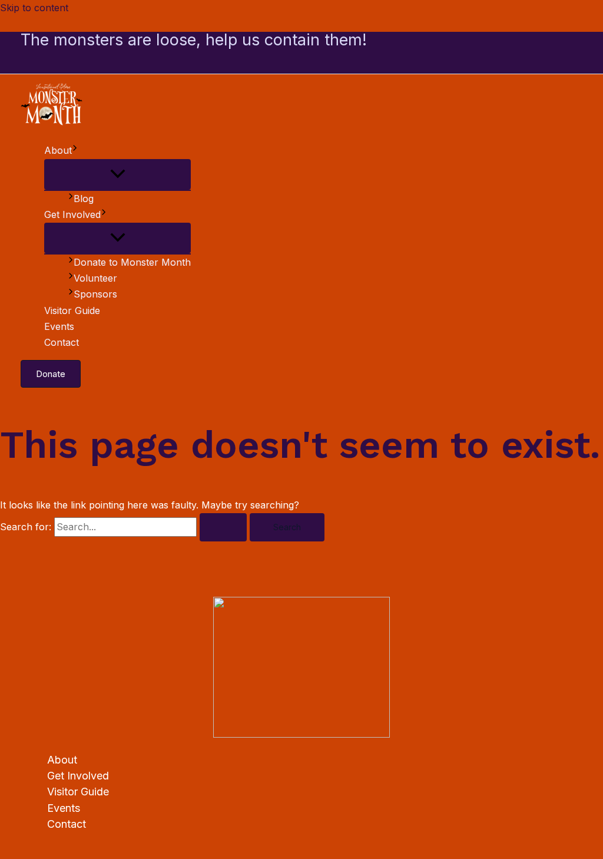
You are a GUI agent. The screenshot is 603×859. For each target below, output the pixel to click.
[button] (75, 150)
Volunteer (95, 278)
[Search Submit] (223, 527)
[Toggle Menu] (117, 174)
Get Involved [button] (72, 214)
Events (59, 326)
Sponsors (95, 294)
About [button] (58, 150)
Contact (61, 342)
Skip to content (34, 8)
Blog (84, 198)
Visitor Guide (72, 310)
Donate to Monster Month (132, 262)
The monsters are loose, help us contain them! (194, 39)
